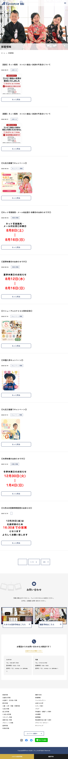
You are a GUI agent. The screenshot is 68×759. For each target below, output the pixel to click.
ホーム (3, 53)
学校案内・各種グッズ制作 (43, 712)
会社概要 (38, 714)
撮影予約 (51, 757)
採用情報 (38, 717)
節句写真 (5, 703)
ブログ (37, 709)
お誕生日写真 (6, 698)
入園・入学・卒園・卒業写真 (11, 706)
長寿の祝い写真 (7, 720)
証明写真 (5, 726)
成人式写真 (5, 712)
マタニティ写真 (7, 717)
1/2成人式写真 (6, 714)
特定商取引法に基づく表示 (43, 720)
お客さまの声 (39, 703)
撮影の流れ (38, 695)
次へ (44, 562)
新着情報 (38, 698)
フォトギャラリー (40, 700)
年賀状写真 (5, 728)
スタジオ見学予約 (17, 757)
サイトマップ (39, 726)
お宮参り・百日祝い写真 (9, 700)
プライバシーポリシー (42, 723)
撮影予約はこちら (51, 624)
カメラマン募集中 (34, 734)
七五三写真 (5, 709)
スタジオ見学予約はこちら (17, 624)
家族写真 (5, 695)
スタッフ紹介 (39, 706)
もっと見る (16, 99)
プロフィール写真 (7, 723)
